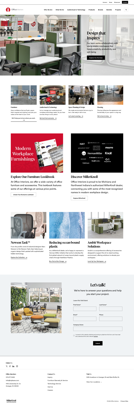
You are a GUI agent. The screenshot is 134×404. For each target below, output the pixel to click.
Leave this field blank (80, 300)
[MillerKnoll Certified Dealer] (11, 401)
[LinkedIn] (13, 366)
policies (96, 336)
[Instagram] (17, 366)
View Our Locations (93, 382)
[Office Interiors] (14, 10)
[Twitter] (7, 366)
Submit (98, 343)
